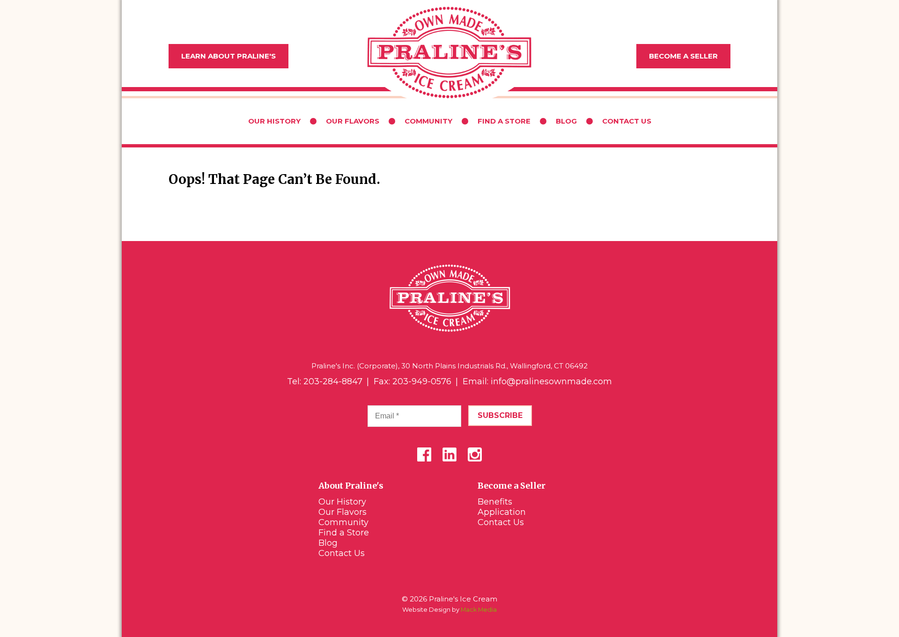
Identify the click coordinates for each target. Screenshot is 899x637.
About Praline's (350, 485)
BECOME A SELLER (683, 55)
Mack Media (479, 609)
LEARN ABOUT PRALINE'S (228, 55)
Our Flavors (352, 121)
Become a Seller (511, 485)
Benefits (495, 502)
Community (428, 121)
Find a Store (343, 532)
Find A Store (504, 121)
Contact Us (626, 121)
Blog (566, 121)
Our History (274, 121)
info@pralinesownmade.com (551, 381)
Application (502, 512)
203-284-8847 (332, 381)
